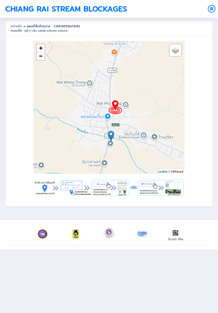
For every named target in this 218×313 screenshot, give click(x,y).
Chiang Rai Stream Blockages (66, 9)
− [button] (41, 56)
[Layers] (175, 50)
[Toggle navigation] (211, 8)
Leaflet (163, 171)
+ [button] (41, 48)
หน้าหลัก (17, 26)
